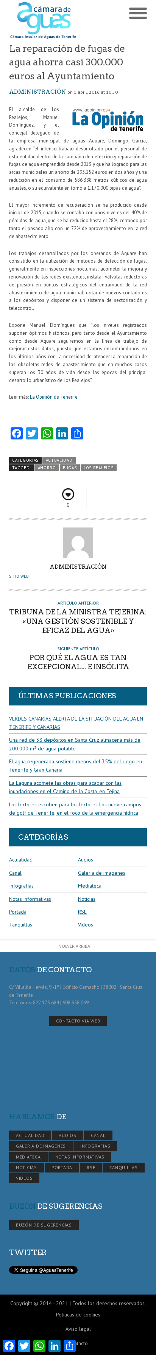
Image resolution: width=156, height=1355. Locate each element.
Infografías (21, 885)
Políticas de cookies (78, 1314)
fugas (69, 467)
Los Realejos (98, 467)
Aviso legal (78, 1329)
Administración (37, 91)
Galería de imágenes (101, 872)
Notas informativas (30, 899)
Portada (18, 911)
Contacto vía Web (78, 1021)
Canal (15, 872)
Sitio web (19, 576)
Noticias (86, 899)
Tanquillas (20, 924)
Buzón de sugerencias (44, 1225)
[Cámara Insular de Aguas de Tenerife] (43, 20)
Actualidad (59, 460)
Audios (85, 859)
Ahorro (47, 467)
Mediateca (89, 885)
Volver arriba (74, 946)
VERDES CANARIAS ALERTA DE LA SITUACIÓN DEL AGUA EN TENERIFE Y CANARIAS (76, 722)
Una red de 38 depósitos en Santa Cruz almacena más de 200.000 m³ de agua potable (74, 744)
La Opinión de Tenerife (54, 397)
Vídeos (85, 924)
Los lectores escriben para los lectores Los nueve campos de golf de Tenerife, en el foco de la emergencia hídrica (75, 808)
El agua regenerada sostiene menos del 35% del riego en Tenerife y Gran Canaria (75, 765)
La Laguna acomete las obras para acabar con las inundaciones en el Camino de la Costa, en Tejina (65, 787)
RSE (82, 911)
